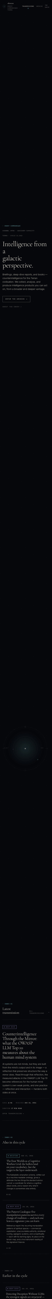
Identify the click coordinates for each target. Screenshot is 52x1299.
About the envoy (12, 307)
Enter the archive (16, 299)
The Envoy (47, 6)
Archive (39, 6)
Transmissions (28, 6)
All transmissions (39, 1012)
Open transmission (13, 1113)
